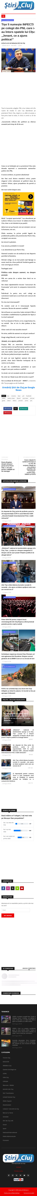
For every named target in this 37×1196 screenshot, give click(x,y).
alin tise (32, 398)
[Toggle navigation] (3, 16)
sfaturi (9, 400)
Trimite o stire (18, 1171)
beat (19, 396)
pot (31, 400)
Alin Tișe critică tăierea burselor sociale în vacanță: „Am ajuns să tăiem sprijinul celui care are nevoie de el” (18, 587)
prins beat (25, 398)
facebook (28, 396)
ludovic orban (11, 398)
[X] (16, 1175)
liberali (18, 398)
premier (20, 400)
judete (3, 398)
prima (26, 400)
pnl (23, 396)
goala (3, 400)
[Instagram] (12, 1175)
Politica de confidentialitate (11, 1193)
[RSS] (28, 1175)
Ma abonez (8, 915)
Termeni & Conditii (29, 1193)
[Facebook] (8, 1175)
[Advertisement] (18, 89)
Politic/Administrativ (7, 20)
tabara (14, 400)
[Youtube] (24, 1175)
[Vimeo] (20, 1175)
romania (13, 396)
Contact (18, 1167)
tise (8, 396)
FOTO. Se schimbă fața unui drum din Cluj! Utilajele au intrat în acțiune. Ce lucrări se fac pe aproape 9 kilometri (18, 691)
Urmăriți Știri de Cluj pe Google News (18, 388)
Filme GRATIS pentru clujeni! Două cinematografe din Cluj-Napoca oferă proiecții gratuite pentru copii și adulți (17, 622)
